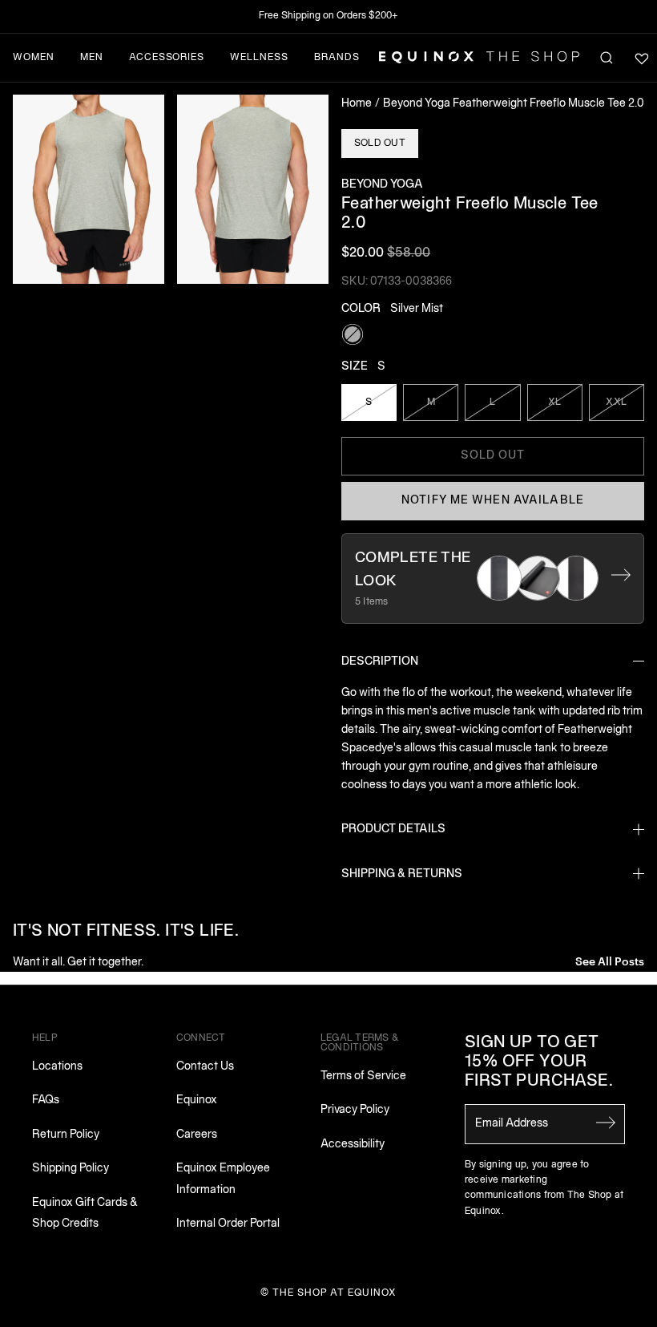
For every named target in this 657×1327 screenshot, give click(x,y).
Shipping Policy (70, 1168)
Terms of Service (363, 1076)
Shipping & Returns (401, 874)
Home (356, 104)
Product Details (393, 829)
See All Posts (609, 960)
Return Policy (65, 1135)
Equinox (196, 1100)
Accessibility (352, 1144)
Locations (57, 1067)
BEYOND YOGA (382, 185)
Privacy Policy (354, 1110)
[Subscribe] (605, 1122)
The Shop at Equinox (334, 1293)
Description (379, 662)
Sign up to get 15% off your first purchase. (539, 1062)
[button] (88, 189)
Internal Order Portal (228, 1224)
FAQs (45, 1100)
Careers (196, 1135)
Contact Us (205, 1067)
